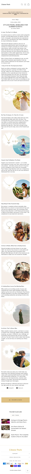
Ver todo (15, 415)
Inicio (13, 19)
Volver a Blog (16, 399)
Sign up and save (15, 460)
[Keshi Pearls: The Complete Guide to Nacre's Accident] (5, 436)
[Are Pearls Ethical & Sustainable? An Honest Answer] (5, 427)
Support (15, 453)
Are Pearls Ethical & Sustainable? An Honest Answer (18, 428)
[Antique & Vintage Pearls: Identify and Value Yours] (5, 421)
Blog (17, 19)
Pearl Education (15, 457)
